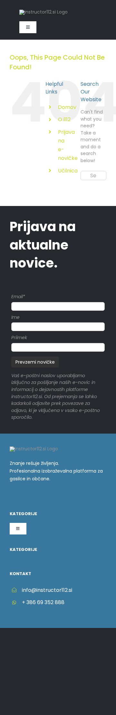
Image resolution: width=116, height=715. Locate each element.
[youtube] (42, 496)
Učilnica (68, 170)
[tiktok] (22, 496)
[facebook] (12, 496)
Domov (67, 107)
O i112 (64, 119)
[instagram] (32, 496)
